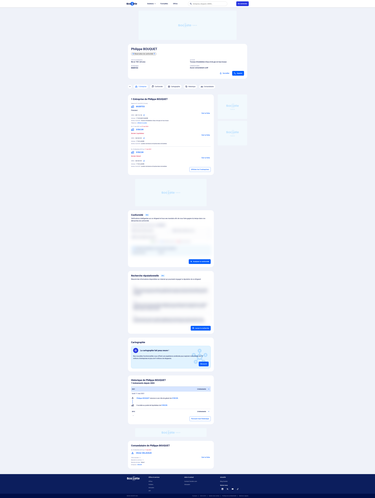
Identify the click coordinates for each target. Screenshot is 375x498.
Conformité (159, 86)
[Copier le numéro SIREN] (144, 115)
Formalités (164, 4)
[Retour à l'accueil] (133, 478)
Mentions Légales (243, 496)
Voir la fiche (205, 113)
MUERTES (134, 68)
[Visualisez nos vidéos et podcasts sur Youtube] (232, 489)
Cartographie (175, 86)
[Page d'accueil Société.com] (131, 4)
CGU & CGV (203, 496)
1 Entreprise (142, 86)
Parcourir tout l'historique (200, 419)
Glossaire (187, 484)
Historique (191, 86)
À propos (194, 496)
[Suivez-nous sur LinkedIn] (222, 489)
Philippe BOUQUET (143, 398)
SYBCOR (175, 398)
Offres (175, 4)
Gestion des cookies (214, 496)
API (150, 491)
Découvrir (203, 364)
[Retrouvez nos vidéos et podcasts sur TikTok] (237, 489)
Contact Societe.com (190, 481)
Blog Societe (224, 481)
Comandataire (209, 86)
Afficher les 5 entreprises (200, 169)
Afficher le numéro (142, 123)
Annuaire (151, 487)
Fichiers (151, 484)
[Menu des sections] (130, 87)
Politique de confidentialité (229, 496)
